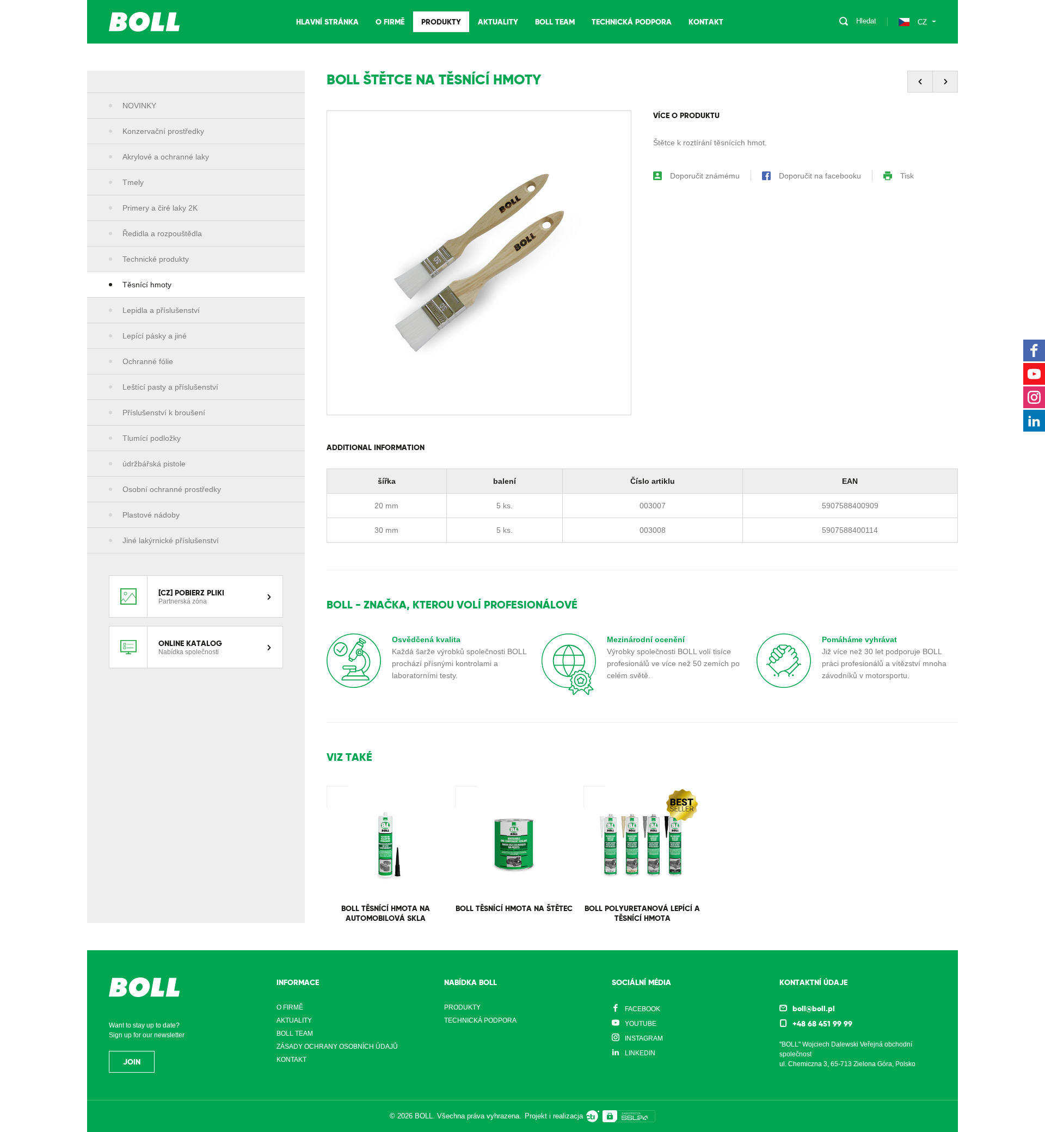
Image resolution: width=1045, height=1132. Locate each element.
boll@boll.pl (813, 1008)
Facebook (642, 1009)
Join (131, 1062)
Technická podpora (632, 22)
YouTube (640, 1024)
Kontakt (706, 22)
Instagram (644, 1038)
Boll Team (555, 22)
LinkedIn (640, 1053)
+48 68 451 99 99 (822, 1024)
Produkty (441, 22)
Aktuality (498, 22)
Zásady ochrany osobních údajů (337, 1046)
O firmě (390, 22)
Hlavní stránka (327, 22)
